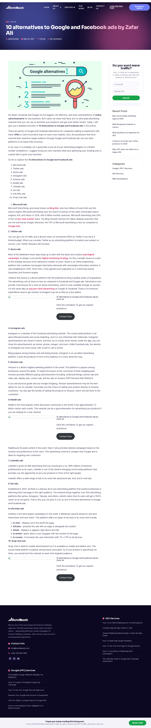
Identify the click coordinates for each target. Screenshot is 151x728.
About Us (56, 7)
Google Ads (14, 226)
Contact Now (65, 316)
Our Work (81, 7)
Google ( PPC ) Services (122, 168)
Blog (90, 7)
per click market (26, 219)
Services (69, 7)
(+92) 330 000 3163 (116, 7)
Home (46, 7)
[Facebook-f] (10, 658)
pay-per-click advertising (42, 289)
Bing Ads (54, 208)
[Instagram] (14, 658)
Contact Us (100, 7)
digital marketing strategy (55, 258)
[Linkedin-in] (18, 658)
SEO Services (118, 174)
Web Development (120, 179)
